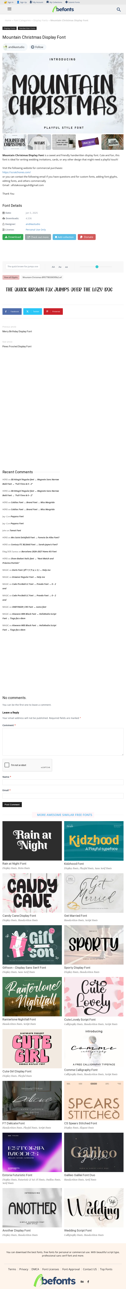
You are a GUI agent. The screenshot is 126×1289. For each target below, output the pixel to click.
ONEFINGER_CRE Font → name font (29, 606)
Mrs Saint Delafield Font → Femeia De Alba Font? (35, 537)
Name (6, 776)
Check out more (40, 237)
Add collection (66, 237)
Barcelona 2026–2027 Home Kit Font (39, 551)
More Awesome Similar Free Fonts (64, 815)
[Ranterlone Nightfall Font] (32, 996)
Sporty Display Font (77, 967)
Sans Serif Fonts (103, 868)
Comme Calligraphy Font (81, 1070)
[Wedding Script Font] (94, 1207)
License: (9, 229)
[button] (119, 10)
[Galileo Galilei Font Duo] (94, 1152)
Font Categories (22, 20)
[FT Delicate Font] (32, 1100)
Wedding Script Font (78, 1230)
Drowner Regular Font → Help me (28, 576)
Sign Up (22, 2)
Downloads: (12, 218)
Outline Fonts (53, 1179)
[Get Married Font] (94, 892)
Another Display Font (16, 1230)
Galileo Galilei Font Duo (79, 1175)
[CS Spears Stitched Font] (94, 1100)
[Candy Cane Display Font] (32, 892)
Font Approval (71, 1269)
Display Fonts (40, 20)
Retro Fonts (24, 868)
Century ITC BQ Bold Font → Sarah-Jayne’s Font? (34, 544)
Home (8, 20)
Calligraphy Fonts (73, 1024)
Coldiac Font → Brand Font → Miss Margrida (33, 502)
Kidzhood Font (74, 863)
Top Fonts (106, 1269)
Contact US (90, 1269)
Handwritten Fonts (27, 28)
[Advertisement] (27, 409)
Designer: (10, 224)
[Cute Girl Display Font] (32, 1048)
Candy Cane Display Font (19, 915)
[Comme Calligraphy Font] (94, 1047)
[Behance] (82, 1281)
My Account (38, 2)
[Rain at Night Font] (32, 840)
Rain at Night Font (14, 863)
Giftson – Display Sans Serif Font (24, 967)
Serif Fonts (8, 1183)
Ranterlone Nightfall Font (19, 1019)
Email (6, 790)
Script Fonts (91, 920)
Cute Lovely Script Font (80, 1019)
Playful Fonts (87, 868)
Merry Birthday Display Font (17, 331)
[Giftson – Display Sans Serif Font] (32, 944)
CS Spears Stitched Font (80, 1123)
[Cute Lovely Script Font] (94, 996)
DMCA (35, 1269)
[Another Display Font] (32, 1207)
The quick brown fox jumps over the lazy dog (59, 289)
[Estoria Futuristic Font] (32, 1152)
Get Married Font (75, 915)
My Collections (56, 2)
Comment (9, 725)
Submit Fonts (74, 2)
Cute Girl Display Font (17, 1071)
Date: (8, 212)
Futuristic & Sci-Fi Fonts (31, 1179)
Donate (88, 237)
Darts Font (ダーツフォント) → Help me (31, 569)
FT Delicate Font (13, 1123)
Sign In (9, 2)
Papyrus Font (17, 516)
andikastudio (33, 224)
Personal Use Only (36, 229)
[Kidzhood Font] (94, 840)
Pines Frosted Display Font (17, 346)
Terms (12, 1269)
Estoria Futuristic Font (17, 1175)
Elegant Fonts (87, 1127)
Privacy (23, 1269)
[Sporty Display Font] (94, 944)
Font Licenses (50, 1269)
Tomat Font (15, 530)
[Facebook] (88, 1281)
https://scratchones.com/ (16, 172)
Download (14, 237)
